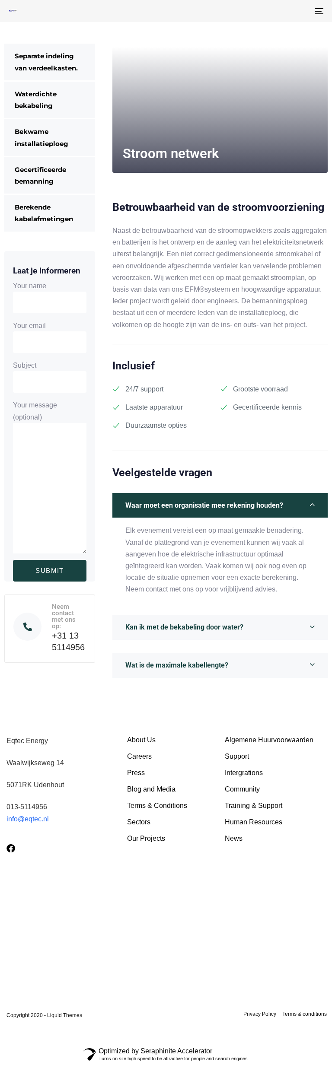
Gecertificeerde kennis (267, 407)
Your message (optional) (35, 410)
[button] (220, 505)
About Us (141, 740)
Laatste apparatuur (154, 407)
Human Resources (253, 822)
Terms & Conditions (157, 805)
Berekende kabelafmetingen (44, 213)
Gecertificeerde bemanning (40, 175)
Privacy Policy (259, 1014)
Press (136, 772)
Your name (29, 285)
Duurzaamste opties (156, 425)
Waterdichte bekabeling (36, 100)
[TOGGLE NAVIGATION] (270, 11)
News (234, 838)
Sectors (138, 822)
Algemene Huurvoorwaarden (269, 740)
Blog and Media (151, 789)
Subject (24, 365)
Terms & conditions (304, 1014)
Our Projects (146, 838)
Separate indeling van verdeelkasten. (46, 62)
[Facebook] (10, 848)
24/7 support (144, 389)
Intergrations (244, 772)
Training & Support (253, 805)
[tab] (220, 505)
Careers (139, 756)
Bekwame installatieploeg (41, 137)
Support (237, 756)
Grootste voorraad (260, 389)
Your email (29, 325)
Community (242, 789)
